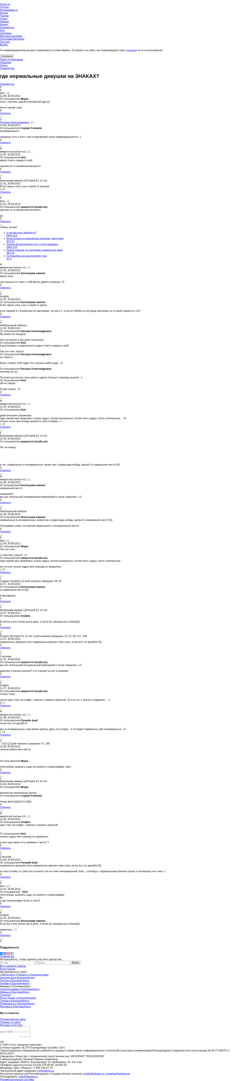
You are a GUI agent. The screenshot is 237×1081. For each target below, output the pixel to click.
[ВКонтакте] (1, 953)
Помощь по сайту (10, 1022)
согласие (131, 50)
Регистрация (7, 969)
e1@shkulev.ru (45, 1070)
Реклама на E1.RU (11, 1025)
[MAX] (5, 953)
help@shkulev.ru (28, 1076)
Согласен (7, 56)
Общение (5, 62)
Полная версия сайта (13, 1019)
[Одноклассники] (8, 953)
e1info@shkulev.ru (93, 1073)
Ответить (5, 113)
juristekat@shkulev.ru (118, 1073)
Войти (75, 962)
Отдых (4, 65)
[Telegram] (12, 953)
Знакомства (7, 68)
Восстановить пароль (13, 966)
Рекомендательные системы (17, 1079)
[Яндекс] (22, 974)
